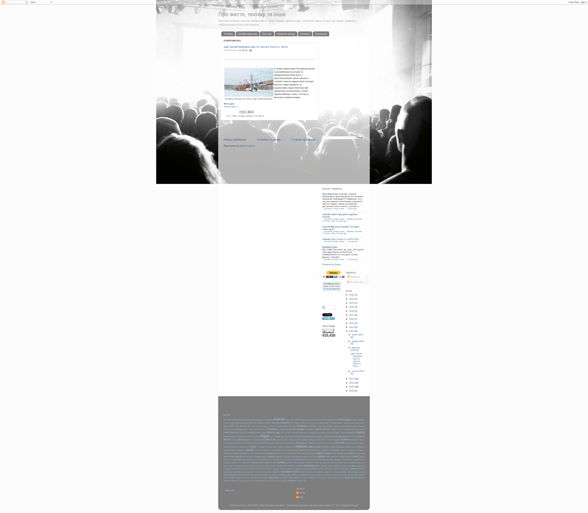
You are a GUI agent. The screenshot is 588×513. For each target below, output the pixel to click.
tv (308, 432)
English (347, 420)
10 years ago (341, 221)
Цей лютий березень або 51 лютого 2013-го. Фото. (256, 46)
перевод (290, 466)
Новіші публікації (235, 139)
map (357, 429)
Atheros (293, 420)
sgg (278, 432)
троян (291, 478)
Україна (301, 446)
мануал (357, 459)
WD (290, 426)
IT (270, 423)
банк (244, 453)
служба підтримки (292, 475)
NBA (345, 423)
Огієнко (361, 440)
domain (239, 429)
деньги (239, 456)
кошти (316, 459)
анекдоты (352, 450)
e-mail (250, 429)
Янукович (303, 450)
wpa (328, 432)
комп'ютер (300, 459)
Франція (360, 447)
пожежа (239, 469)
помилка (260, 469)
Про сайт (267, 33)
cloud (233, 429)
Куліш (291, 440)
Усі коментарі (356, 282)
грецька (227, 457)
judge (349, 429)
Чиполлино (259, 450)
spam (302, 432)
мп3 (274, 463)
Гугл (271, 436)
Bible (298, 420)
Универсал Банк (328, 447)
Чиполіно (267, 450)
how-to (318, 429)
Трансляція (272, 447)
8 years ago (352, 209)
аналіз (337, 450)
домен (272, 456)
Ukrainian (271, 426)
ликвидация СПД (326, 459)
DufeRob (327, 247)
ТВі (266, 447)
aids (341, 426)
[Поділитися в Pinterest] (252, 111)
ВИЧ (249, 436)
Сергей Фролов (330, 227)
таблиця (361, 475)
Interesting (276, 423)
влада (334, 453)
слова (282, 475)
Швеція (274, 450)
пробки (249, 116)
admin (302, 493)
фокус (341, 478)
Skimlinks (229, 490)
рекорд (361, 472)
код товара (286, 459)
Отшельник (247, 443)
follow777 (330, 505)
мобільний (268, 462)
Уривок (353, 447)
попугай (276, 469)
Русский (339, 442)
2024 (352, 299)
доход (292, 457)
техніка (238, 478)
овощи (354, 462)
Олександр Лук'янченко (233, 443)
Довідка (328, 436)
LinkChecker (319, 423)
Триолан (281, 447)
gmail (294, 429)
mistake (227, 432)
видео (319, 453)
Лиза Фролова (330, 194)
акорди (323, 450)
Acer (225, 420)
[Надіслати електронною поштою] (240, 111)
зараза (361, 457)
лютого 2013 (358, 371)
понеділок (268, 469)
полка (245, 469)
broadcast (360, 426)
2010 (352, 387)
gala (283, 429)
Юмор (279, 450)
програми (237, 472)
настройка (308, 462)
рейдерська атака (331, 472)
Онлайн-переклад (247, 33)
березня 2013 (355, 349)
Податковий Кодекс (266, 443)
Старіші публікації (303, 139)
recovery (270, 432)
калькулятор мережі (260, 459)
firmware (272, 429)
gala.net (288, 429)
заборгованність (345, 457)
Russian (351, 423)
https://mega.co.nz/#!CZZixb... (345, 239)
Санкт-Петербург (230, 447)
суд (339, 475)
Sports (226, 426)
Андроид (351, 432)
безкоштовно (259, 453)
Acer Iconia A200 (234, 420)
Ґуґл (305, 481)
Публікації (354, 277)
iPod (332, 429)
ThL (232, 426)
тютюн (305, 478)
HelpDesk (261, 423)
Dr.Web (329, 420)
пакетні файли (270, 466)
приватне (336, 469)
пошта (314, 468)
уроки (330, 478)
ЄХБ (332, 432)
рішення (241, 475)
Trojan (258, 426)
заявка (234, 459)
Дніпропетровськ (317, 436)
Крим (273, 440)
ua (310, 432)
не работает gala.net (321, 462)
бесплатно (278, 453)
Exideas (354, 420)
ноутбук (332, 462)
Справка (261, 447)
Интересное (244, 440)
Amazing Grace (260, 420)
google (301, 429)
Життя (227, 439)
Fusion (226, 423)
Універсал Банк (343, 447)
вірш (351, 453)
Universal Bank (282, 426)
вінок (346, 453)
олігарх (230, 466)
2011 (351, 383)
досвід (287, 457)
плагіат (329, 466)
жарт (328, 457)
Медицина (312, 440)
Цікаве (250, 449)
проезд (257, 472)
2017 (352, 315)
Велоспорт (256, 436)
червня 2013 (358, 341)
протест (276, 472)
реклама (342, 472)
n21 (246, 432)
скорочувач (266, 475)
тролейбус (284, 478)
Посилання (321, 33)
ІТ (340, 432)
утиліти (336, 478)
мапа (362, 459)
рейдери (320, 472)
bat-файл (347, 426)
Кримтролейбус (282, 440)
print (264, 432)
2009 (352, 391)
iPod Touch (338, 429)
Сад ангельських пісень (354, 443)
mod (233, 432)
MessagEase (338, 423)
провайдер (228, 472)
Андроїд (359, 432)
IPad (267, 423)
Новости (354, 440)
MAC (327, 423)
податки (336, 466)
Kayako (297, 423)
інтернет (292, 480)
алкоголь (330, 450)
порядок (289, 469)
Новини (345, 439)
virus (318, 432)
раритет (303, 472)
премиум (328, 469)
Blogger (354, 505)
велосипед (311, 453)
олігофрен (238, 466)
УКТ (293, 447)
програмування (248, 472)
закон (355, 456)
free (279, 429)
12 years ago (353, 241)
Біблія (239, 436)
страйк (334, 475)
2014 (352, 327)
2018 (352, 311)
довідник (258, 457)
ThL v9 (247, 426)
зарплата (227, 459)
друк (316, 457)
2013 (352, 331)
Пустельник (290, 443)
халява (227, 481)
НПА (318, 440)
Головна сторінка (269, 139)
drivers (245, 429)
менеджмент (245, 462)
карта (270, 459)
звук (239, 459)
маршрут (227, 462)
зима (244, 459)
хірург (241, 481)
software (295, 432)
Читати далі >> (231, 106)
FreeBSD (361, 420)
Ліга (295, 440)
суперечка (345, 475)
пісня (296, 471)
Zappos (336, 426)
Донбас (335, 436)
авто (310, 450)
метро (261, 463)
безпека (269, 453)
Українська (314, 446)
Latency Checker (307, 423)
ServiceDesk (359, 423)
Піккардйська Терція (305, 443)
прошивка (286, 471)
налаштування (298, 462)
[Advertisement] (269, 128)
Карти (261, 440)
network (251, 432)
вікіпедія (340, 453)
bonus (354, 426)
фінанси (361, 478)
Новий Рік (337, 440)
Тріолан (288, 447)
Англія (344, 432)
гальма (357, 453)
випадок (327, 453)
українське (313, 478)
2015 (352, 323)
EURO (340, 420)
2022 (352, 307)
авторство (316, 450)
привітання (345, 469)
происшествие (266, 472)
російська (233, 475)
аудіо (235, 453)
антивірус (360, 450)
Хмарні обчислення (238, 450)
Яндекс (295, 450)
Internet (285, 422)
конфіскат (309, 459)
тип (243, 478)
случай (302, 475)
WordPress (312, 426)
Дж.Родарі (307, 436)
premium (258, 432)
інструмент (283, 481)
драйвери (299, 457)
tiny (305, 432)
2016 (352, 319)
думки (321, 456)
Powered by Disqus (331, 264)
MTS (331, 423)
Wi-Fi (294, 426)
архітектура (228, 453)
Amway (269, 420)
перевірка (298, 466)
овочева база (341, 462)
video (314, 432)
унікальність (322, 478)
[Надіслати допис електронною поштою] (250, 50)
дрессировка (308, 457)
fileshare (264, 429)
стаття (328, 475)
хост (237, 481)
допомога (280, 457)
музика (281, 462)
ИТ (236, 440)
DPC (323, 420)
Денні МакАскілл (287, 436)
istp (344, 429)
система (258, 475)
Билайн (233, 436)
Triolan (252, 426)
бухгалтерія (291, 453)
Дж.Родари (298, 436)
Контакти (305, 33)
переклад (308, 465)
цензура (248, 481)
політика (252, 469)
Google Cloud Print (250, 423)
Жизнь (361, 436)
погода (241, 116)
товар (247, 478)
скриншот (275, 475)
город (362, 453)
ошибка (261, 466)
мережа (254, 463)
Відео (265, 436)
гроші (232, 457)
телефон (231, 478)
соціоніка (318, 475)
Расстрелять (319, 443)
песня (317, 466)
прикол (353, 468)
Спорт (253, 446)
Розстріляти (329, 443)
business (227, 429)
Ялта (285, 450)
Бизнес (227, 436)
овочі (349, 462)
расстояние (311, 472)
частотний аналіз (257, 481)
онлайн (245, 466)
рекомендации (352, 472)
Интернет (254, 440)
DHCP (319, 420)
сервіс (251, 475)
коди (293, 459)
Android (279, 419)
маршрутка (235, 462)
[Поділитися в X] (246, 111)
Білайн (244, 436)
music (242, 432)
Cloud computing (307, 420)
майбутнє (349, 459)
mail (352, 429)
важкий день (302, 453)
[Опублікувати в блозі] (243, 111)
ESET (334, 420)
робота (226, 475)
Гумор (277, 436)
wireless (323, 432)
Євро (337, 432)
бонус (284, 453)
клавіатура (277, 459)
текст (226, 478)
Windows (302, 426)
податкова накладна (348, 466)
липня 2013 (357, 335)
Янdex (289, 450)
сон (307, 475)
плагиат (323, 466)
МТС (299, 440)
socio (282, 432)
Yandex (319, 426)
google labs (309, 429)
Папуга (255, 443)
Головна (228, 33)
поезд (233, 469)
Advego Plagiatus (247, 420)
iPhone (326, 429)
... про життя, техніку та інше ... (334, 209)
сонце (311, 475)
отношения (253, 466)
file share (256, 429)
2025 (352, 295)
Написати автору (286, 33)
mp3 (237, 432)
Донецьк (343, 436)
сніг (255, 116)
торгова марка (256, 478)
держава (246, 457)
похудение (306, 469)
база (240, 453)
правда (321, 469)
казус (249, 459)
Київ (234, 116)
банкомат (250, 453)
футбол (354, 478)
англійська (344, 450)
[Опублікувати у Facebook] (249, 111)
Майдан (305, 440)
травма (265, 478)
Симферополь (243, 447)
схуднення (353, 475)
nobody (326, 214)
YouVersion (328, 426)
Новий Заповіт (326, 440)
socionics (288, 432)
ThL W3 (239, 426)
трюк (296, 478)
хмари (232, 481)
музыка (288, 463)
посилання (297, 469)
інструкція (274, 481)
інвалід (267, 481)
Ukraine (265, 426)
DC (315, 420)
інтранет (300, 481)
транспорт (274, 478)
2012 (352, 379)
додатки (265, 457)
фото (261, 116)
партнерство (281, 466)
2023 (352, 303)
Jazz (292, 423)
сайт (247, 475)
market (361, 429)
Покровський (280, 443)
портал (282, 469)
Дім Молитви (352, 436)
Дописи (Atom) (247, 146)
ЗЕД (233, 440)
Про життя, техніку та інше (252, 14)
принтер (361, 469)
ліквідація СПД (339, 459)
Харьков (227, 450)
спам (324, 475)
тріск (300, 478)
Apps (287, 420)
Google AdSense (235, 423)
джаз (252, 457)
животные (334, 457)
